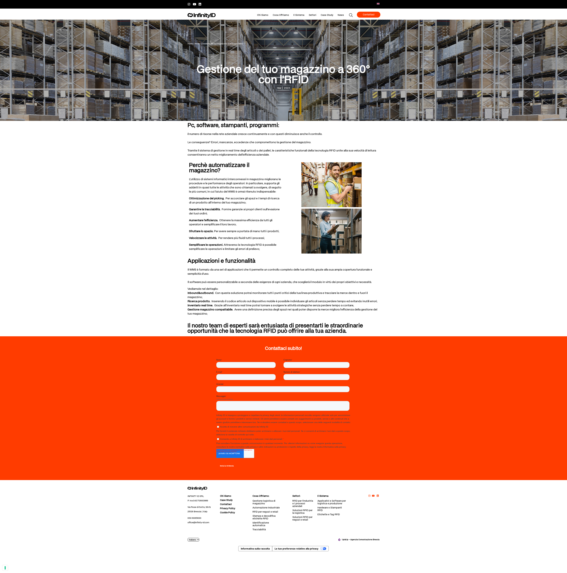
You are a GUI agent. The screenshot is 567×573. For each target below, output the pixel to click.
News (341, 15)
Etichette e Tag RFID (328, 514)
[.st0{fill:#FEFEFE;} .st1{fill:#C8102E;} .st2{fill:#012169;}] (378, 3)
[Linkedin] (199, 4)
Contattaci (226, 504)
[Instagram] (189, 4)
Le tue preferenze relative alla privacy (296, 548)
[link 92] (377, 496)
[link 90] (369, 496)
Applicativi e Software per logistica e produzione (331, 502)
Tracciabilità (259, 529)
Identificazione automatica (260, 524)
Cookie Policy (227, 512)
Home (190, 43)
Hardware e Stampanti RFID (329, 509)
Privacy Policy (227, 508)
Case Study (327, 15)
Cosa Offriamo (281, 15)
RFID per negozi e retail (265, 511)
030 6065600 (194, 518)
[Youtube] (194, 4)
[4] (5, 568)
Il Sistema (298, 15)
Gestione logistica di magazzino (263, 502)
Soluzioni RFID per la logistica (302, 511)
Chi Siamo (262, 15)
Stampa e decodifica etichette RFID (264, 517)
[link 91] (373, 496)
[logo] (202, 15)
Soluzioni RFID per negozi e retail (302, 518)
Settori (312, 15)
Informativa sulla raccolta (255, 548)
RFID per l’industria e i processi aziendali (302, 503)
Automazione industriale (266, 507)
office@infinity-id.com (198, 522)
